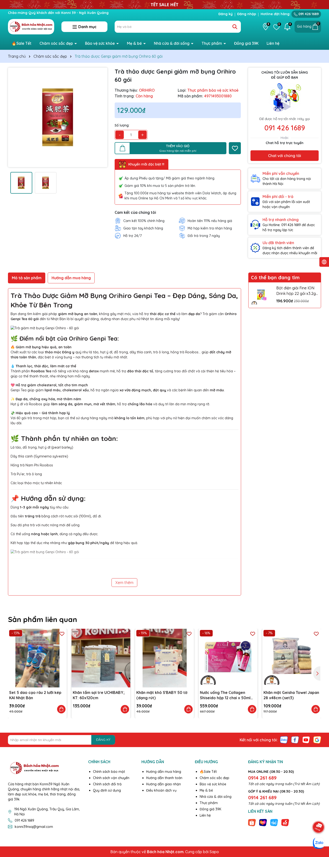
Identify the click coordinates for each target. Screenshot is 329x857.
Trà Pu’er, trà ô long (26, 474)
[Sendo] (285, 822)
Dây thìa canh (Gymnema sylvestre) (39, 456)
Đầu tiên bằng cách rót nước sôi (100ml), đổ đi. (56, 516)
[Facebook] (295, 739)
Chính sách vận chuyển (111, 778)
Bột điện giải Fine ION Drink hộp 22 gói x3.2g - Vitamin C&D (297, 291)
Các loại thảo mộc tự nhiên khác (36, 483)
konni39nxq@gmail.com (34, 827)
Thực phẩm (212, 43)
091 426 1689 (308, 14)
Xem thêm (124, 582)
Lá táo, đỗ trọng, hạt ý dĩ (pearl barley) (42, 447)
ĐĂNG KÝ (103, 739)
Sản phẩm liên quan (42, 619)
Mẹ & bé (135, 43)
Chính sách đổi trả (107, 784)
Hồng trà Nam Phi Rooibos (32, 465)
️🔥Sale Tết (21, 43)
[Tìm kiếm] (235, 27)
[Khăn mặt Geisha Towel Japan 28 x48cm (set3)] (291, 658)
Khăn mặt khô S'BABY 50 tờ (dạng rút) (161, 695)
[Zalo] (284, 739)
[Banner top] (164, 4)
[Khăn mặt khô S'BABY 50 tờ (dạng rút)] (164, 658)
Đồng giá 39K (246, 43)
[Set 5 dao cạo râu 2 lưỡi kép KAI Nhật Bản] (37, 658)
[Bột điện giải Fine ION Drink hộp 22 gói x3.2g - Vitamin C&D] (261, 295)
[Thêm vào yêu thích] (235, 148)
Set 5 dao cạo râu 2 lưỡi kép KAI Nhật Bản (35, 695)
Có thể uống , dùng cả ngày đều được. (54, 534)
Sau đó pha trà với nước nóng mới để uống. (45, 525)
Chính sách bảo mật (109, 771)
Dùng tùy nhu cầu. (40, 507)
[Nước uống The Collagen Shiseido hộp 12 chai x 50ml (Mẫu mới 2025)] (228, 658)
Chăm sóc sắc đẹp (56, 43)
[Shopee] (252, 822)
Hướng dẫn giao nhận (163, 784)
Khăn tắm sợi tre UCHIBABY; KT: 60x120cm (99, 695)
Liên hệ (273, 43)
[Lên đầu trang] (318, 814)
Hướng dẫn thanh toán (164, 778)
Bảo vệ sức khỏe (100, 43)
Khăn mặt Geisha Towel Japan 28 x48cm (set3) (291, 695)
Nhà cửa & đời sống (172, 43)
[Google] (317, 739)
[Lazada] (263, 822)
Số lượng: (122, 125)
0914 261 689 (262, 778)
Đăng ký (225, 14)
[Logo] (31, 26)
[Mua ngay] (61, 709)
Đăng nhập (246, 14)
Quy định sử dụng (107, 790)
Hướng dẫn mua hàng (163, 771)
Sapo (214, 851)
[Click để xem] (57, 117)
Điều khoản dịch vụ (161, 790)
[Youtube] (306, 739)
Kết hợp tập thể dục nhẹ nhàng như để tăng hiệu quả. (74, 543)
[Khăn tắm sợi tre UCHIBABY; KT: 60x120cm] (101, 658)
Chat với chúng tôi (284, 155)
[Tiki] (274, 822)
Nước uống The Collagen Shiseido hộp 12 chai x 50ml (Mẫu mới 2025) (225, 695)
